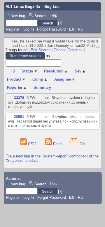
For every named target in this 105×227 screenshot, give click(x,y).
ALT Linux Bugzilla (23, 6)
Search (40, 16)
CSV (32, 144)
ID (13, 71)
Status (30, 71)
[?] (60, 23)
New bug (17, 16)
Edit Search (40, 50)
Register (13, 29)
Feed (57, 144)
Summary (42, 87)
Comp (40, 79)
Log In (28, 29)
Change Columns (68, 50)
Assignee (65, 79)
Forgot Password (51, 29)
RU (80, 29)
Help (53, 15)
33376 (19, 98)
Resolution (56, 71)
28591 (19, 117)
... (97, 45)
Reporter (17, 87)
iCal (81, 144)
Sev (80, 71)
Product (16, 79)
